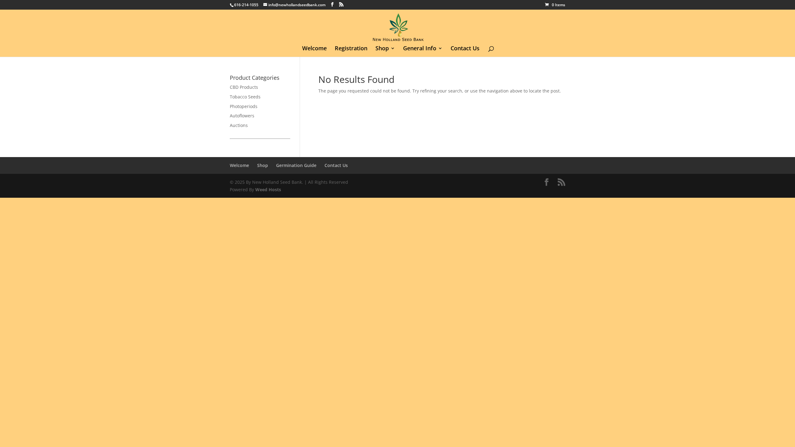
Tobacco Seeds (245, 97)
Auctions (239, 125)
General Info (419, 49)
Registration (351, 49)
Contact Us (465, 49)
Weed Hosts (268, 189)
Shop (382, 49)
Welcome (314, 49)
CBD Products (244, 87)
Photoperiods (243, 106)
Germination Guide (296, 165)
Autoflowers (242, 116)
